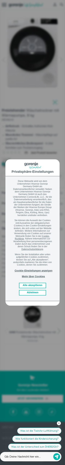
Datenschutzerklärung (32, 249)
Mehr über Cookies (33, 277)
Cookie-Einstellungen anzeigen (33, 271)
